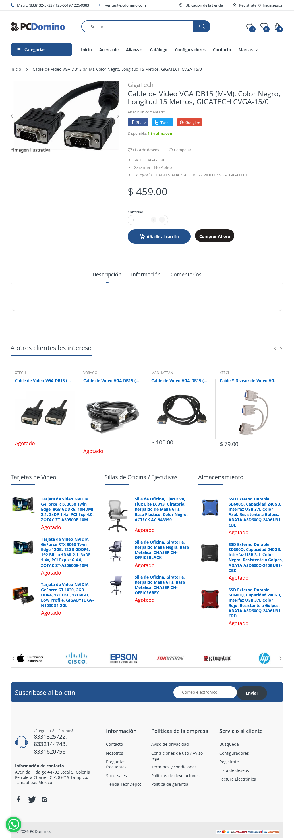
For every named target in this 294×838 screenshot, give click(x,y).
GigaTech (141, 85)
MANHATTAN (162, 372)
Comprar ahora (214, 236)
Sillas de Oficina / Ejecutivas (141, 477)
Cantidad (135, 212)
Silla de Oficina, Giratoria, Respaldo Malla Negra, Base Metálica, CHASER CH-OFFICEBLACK (162, 550)
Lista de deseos (146, 149)
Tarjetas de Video (33, 477)
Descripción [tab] (106, 274)
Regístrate (247, 5)
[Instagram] (44, 799)
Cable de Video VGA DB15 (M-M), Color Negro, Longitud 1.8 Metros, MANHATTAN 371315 (181, 380)
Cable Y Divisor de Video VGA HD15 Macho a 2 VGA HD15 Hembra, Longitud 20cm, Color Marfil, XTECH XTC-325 (249, 380)
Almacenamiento (220, 477)
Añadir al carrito (163, 236)
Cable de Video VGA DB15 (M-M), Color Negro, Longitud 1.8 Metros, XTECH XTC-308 (45, 380)
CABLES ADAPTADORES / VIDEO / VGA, (192, 175)
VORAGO (90, 372)
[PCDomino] (38, 26)
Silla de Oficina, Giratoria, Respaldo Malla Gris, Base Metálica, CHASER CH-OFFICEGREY (160, 585)
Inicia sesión (273, 5)
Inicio (16, 69)
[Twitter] (31, 799)
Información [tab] (146, 274)
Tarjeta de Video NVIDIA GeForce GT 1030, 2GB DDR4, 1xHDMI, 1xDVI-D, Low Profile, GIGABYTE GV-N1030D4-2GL (67, 595)
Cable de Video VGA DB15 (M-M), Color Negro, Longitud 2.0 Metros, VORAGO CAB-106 (113, 380)
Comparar (182, 149)
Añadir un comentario (146, 112)
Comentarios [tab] (186, 274)
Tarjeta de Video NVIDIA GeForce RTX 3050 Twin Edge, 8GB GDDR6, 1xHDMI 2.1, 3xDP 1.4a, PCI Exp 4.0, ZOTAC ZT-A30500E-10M (67, 509)
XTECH (20, 372)
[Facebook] (18, 799)
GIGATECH (239, 175)
